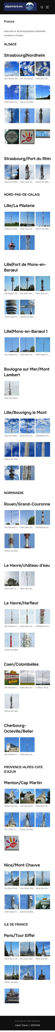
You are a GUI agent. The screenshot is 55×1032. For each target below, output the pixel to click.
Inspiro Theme (21, 1025)
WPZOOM (35, 1025)
